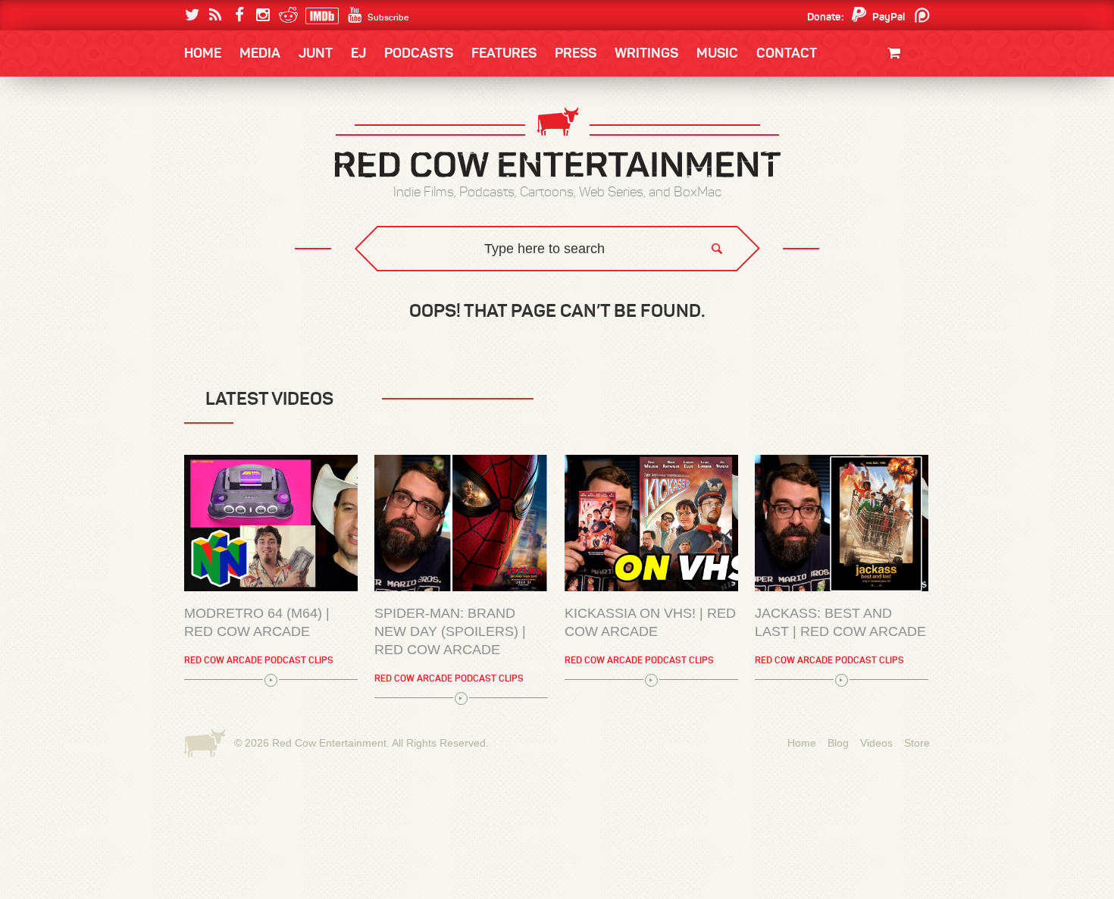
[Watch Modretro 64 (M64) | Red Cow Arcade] (271, 523)
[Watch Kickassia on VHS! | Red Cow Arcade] (651, 523)
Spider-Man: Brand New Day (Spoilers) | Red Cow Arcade (450, 631)
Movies (896, 104)
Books (223, 98)
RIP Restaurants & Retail (269, 820)
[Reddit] (286, 15)
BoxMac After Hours (259, 261)
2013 (213, 169)
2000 (214, 200)
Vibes (295, 292)
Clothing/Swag (873, 89)
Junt (901, 149)
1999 (267, 200)
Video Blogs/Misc (838, 138)
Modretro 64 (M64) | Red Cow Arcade (257, 622)
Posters (891, 134)
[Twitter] (192, 15)
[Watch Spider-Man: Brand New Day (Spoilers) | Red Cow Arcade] (461, 523)
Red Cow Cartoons (252, 199)
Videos (876, 743)
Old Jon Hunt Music (251, 138)
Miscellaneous (239, 169)
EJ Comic (224, 167)
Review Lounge (241, 789)
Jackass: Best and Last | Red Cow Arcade (840, 622)
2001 (859, 169)
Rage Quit (412, 280)
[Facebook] (239, 15)
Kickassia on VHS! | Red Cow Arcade (650, 622)
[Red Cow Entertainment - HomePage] (557, 143)
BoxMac (223, 230)
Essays (291, 98)
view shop (874, 177)
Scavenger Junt (246, 851)
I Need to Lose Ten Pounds (266, 138)
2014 (857, 138)
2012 (266, 169)
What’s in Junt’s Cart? (263, 882)
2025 (268, 138)
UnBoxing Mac (240, 292)
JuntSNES (328, 280)
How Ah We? (434, 292)
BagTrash (229, 199)
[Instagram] (263, 15)
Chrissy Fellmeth (250, 230)
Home (202, 53)
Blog (838, 743)
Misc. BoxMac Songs (251, 138)
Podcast (833, 138)
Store (917, 743)
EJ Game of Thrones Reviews (430, 280)
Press (575, 53)
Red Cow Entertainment (329, 743)
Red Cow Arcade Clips (703, 292)
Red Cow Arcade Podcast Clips (258, 660)
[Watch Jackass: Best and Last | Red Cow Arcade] (841, 523)
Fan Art (220, 138)
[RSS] (216, 15)
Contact (786, 53)
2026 (214, 138)
